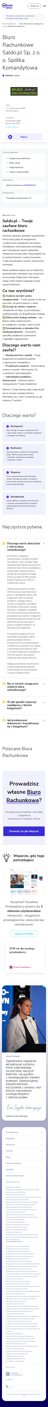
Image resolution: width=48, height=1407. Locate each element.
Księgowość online (26, 1311)
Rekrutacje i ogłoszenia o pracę (16, 1301)
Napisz (24, 136)
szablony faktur (34, 1190)
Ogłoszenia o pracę (12, 1299)
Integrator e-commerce (13, 1324)
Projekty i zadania (35, 1274)
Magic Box (24, 1354)
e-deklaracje (21, 1192)
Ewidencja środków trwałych (15, 1349)
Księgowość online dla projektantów (17, 1251)
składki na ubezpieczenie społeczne (18, 1224)
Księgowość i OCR (34, 1296)
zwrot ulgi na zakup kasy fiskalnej (16, 1229)
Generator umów (11, 1289)
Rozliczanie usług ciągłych (30, 1276)
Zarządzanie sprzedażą (13, 1276)
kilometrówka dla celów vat (28, 1209)
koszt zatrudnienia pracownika (16, 1195)
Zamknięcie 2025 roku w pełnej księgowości (20, 1336)
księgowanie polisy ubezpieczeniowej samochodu (22, 1234)
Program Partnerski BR (13, 1321)
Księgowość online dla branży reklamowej (19, 1264)
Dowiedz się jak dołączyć (24, 831)
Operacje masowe (29, 1341)
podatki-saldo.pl (12, 127)
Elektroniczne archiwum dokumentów (18, 1281)
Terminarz (9, 1279)
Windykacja (10, 1269)
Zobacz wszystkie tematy (14, 1241)
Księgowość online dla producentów (17, 1259)
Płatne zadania (35, 1291)
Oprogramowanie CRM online (15, 1314)
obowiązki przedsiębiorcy (14, 1232)
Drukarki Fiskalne (31, 1266)
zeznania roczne (11, 1192)
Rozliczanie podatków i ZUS (15, 1341)
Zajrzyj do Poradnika (24, 933)
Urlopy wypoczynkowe (13, 1217)
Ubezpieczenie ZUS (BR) (13, 1286)
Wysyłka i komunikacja (13, 1354)
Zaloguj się (34, 6)
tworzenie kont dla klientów (15, 1205)
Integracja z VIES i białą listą (15, 1346)
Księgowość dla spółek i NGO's (15, 1359)
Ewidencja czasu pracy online (30, 1286)
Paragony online (11, 1326)
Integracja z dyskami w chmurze (16, 1351)
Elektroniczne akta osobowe (27, 1271)
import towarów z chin (13, 1239)
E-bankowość (10, 1266)
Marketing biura (20, 1294)
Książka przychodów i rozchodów (16, 1306)
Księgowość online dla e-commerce (17, 1249)
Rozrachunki (22, 1344)
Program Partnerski (28, 1319)
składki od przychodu (31, 1237)
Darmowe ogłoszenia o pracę (15, 1304)
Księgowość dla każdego (14, 1309)
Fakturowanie (25, 1284)
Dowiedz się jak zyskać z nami (17, 18)
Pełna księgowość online (14, 1319)
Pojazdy (29, 1351)
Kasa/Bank (36, 1264)
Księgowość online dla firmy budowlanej (19, 1261)
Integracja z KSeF (26, 1321)
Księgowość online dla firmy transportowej (19, 1256)
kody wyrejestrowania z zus (29, 1217)
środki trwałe (29, 1214)
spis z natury (10, 1237)
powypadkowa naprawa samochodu (17, 1190)
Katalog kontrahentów (13, 1284)
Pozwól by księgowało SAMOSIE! (27, 1326)
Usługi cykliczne (18, 1279)
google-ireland (19, 1237)
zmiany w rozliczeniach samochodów (18, 1197)
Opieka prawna (11, 1274)
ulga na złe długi (35, 1197)
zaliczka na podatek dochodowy (16, 1227)
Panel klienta (10, 1294)
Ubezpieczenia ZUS (12, 1271)
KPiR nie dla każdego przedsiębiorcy (22, 950)
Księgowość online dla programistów (18, 1246)
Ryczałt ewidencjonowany (27, 1299)
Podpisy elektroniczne (31, 1346)
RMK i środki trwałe (12, 1344)
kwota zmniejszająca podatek (15, 1222)
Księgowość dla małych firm (15, 1356)
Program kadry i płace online (15, 1316)
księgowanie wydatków (13, 1187)
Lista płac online (22, 1289)
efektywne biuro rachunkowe (15, 1214)
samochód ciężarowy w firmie (15, 1212)
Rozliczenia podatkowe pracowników (18, 1291)
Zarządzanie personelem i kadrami (17, 1296)
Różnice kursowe (20, 1266)
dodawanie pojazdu (12, 1209)
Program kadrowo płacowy (30, 1309)
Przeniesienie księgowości (14, 1334)
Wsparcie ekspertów (22, 1274)
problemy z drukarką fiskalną (15, 1219)
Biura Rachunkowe (9, 24)
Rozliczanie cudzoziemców (22, 1269)
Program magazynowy (13, 1311)
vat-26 (30, 1207)
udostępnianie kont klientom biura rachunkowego (22, 1202)
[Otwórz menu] (44, 5)
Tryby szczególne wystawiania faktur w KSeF (20, 1339)
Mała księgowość (33, 1306)
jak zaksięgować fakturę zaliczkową (17, 1200)
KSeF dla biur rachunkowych (15, 1361)
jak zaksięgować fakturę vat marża (17, 1207)
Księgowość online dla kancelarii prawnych (20, 1254)
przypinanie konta (29, 1205)
